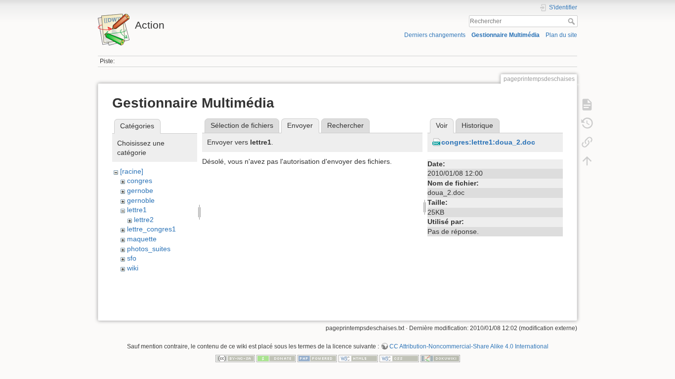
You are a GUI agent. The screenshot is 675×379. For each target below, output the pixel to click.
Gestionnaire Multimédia (505, 35)
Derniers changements (434, 35)
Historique (477, 125)
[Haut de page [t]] (587, 161)
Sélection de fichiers (242, 125)
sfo (131, 258)
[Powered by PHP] (317, 357)
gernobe (140, 190)
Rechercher (572, 21)
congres (139, 181)
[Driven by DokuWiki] (440, 357)
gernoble (141, 200)
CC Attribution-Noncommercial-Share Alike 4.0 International (468, 346)
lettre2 (144, 220)
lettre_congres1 (151, 229)
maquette (142, 239)
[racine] (131, 171)
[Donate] (276, 357)
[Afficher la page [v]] (587, 104)
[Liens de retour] (587, 142)
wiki (132, 268)
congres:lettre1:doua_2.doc (488, 142)
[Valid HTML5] (358, 357)
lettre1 (137, 210)
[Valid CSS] (399, 357)
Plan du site (561, 35)
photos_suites (148, 249)
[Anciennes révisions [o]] (587, 123)
